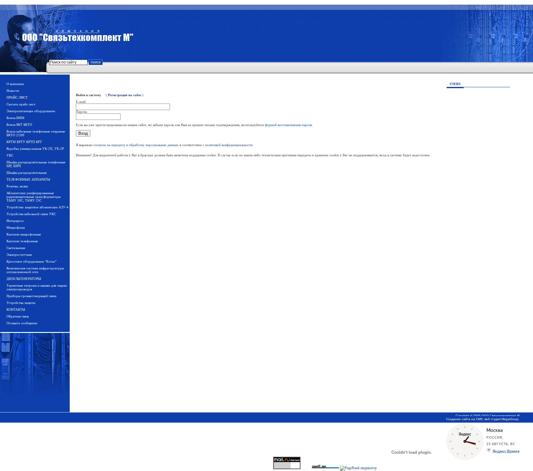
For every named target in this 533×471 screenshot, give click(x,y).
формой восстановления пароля (288, 125)
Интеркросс (15, 221)
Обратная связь (17, 316)
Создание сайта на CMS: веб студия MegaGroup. (482, 419)
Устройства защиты (20, 303)
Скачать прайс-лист (20, 104)
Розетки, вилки (17, 186)
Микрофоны (15, 227)
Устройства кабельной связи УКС (31, 214)
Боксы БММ (15, 118)
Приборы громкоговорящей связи (31, 296)
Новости (12, 90)
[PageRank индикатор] (358, 468)
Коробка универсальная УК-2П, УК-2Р (35, 148)
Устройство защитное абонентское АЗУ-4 (37, 207)
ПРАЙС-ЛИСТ (17, 97)
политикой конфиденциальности (229, 145)
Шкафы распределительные (26, 172)
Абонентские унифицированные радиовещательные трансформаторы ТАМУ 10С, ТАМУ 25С (33, 196)
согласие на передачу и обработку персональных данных (136, 145)
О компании (15, 84)
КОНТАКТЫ (15, 309)
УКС (9, 155)
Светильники (15, 248)
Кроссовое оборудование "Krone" (31, 261)
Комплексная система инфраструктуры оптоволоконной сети (35, 270)
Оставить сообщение (21, 323)
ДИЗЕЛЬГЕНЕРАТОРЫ (23, 279)
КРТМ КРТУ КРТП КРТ (24, 142)
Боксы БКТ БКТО (19, 124)
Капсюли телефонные (22, 241)
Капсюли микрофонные (23, 234)
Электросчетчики (19, 254)
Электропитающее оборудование (30, 111)
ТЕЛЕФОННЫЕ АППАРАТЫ (28, 179)
